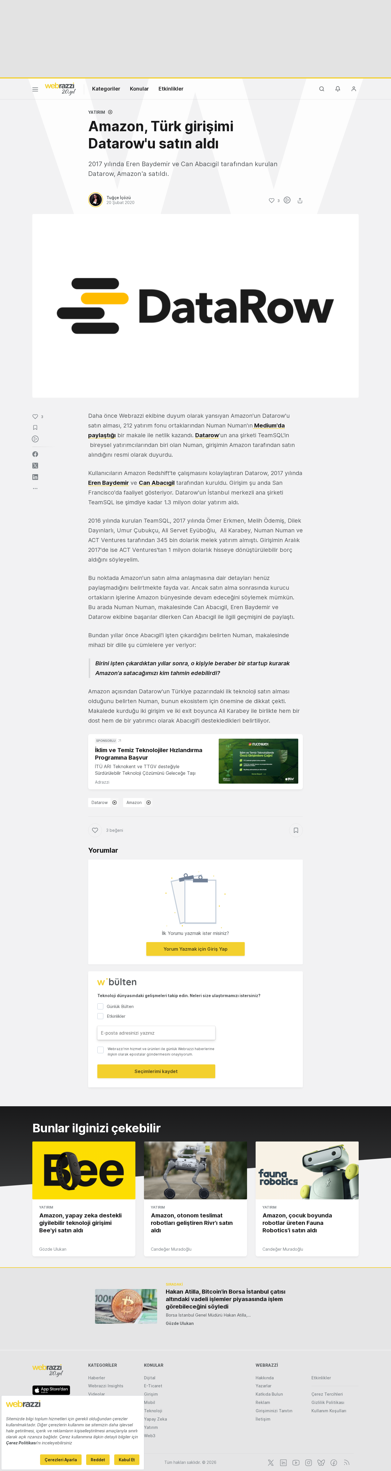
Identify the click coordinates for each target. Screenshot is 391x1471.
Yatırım (96, 112)
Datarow (207, 435)
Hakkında (265, 1377)
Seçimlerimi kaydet (156, 1071)
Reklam (263, 1402)
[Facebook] (333, 1462)
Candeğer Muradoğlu (171, 1249)
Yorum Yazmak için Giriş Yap (195, 949)
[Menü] (35, 90)
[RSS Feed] (345, 1462)
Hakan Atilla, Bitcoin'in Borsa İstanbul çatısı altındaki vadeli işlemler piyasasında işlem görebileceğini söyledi (225, 1299)
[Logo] (60, 88)
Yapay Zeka (155, 1419)
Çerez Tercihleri (327, 1394)
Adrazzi (102, 782)
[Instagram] (308, 1462)
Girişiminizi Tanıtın (274, 1410)
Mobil (149, 1402)
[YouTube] (295, 1462)
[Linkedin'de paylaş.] (35, 477)
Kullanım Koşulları (328, 1410)
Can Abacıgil (157, 482)
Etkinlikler (171, 89)
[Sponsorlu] (258, 761)
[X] (270, 1462)
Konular (139, 89)
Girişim (151, 1394)
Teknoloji (153, 1410)
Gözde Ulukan (52, 1249)
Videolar (96, 1394)
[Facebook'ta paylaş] (35, 454)
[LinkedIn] (282, 1462)
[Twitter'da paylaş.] (35, 465)
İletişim (263, 1419)
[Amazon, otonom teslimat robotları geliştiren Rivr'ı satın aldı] (195, 1170)
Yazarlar (263, 1385)
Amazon (134, 802)
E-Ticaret (153, 1385)
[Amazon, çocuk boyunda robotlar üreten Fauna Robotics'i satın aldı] (307, 1170)
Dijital (149, 1377)
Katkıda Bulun (269, 1394)
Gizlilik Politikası (327, 1402)
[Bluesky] (320, 1462)
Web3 (149, 1435)
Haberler (96, 1377)
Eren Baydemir (108, 482)
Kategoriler (106, 89)
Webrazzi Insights (105, 1385)
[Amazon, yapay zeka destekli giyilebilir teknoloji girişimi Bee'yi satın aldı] (83, 1170)
